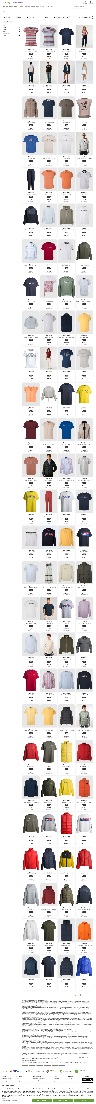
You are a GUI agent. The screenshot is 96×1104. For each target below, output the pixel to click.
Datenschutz (18, 1081)
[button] (90, 2)
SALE (4, 35)
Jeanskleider (60, 1062)
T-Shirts (39, 1022)
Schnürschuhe (74, 1048)
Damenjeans (53, 1062)
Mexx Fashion (47, 1065)
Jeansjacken (67, 1031)
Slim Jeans (67, 1062)
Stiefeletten (26, 1047)
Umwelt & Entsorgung (38, 1081)
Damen (5, 29)
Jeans (54, 1013)
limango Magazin (6, 1081)
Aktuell (70, 1078)
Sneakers (29, 1043)
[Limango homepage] (7, 2)
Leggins (42, 1029)
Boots (32, 1047)
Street (69, 1056)
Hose (90, 1024)
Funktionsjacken (31, 1037)
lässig (35, 1024)
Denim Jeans (62, 1065)
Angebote (56, 1078)
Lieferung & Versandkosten (39, 1078)
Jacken (27, 1003)
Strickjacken (70, 1003)
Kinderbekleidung (88, 1019)
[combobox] (81, 7)
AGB (17, 1078)
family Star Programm (7, 1078)
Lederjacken (85, 1033)
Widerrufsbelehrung (20, 1080)
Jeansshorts (32, 1065)
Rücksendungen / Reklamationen (40, 1080)
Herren (4, 31)
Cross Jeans (25, 1065)
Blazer (69, 1036)
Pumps (23, 1048)
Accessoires (35, 1058)
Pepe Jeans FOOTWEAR (32, 1062)
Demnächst (71, 1080)
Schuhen (38, 1003)
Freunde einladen (6, 1080)
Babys (55, 1080)
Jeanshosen (74, 1062)
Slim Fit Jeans (40, 1065)
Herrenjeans (46, 1062)
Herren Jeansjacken (82, 1062)
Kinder (4, 27)
